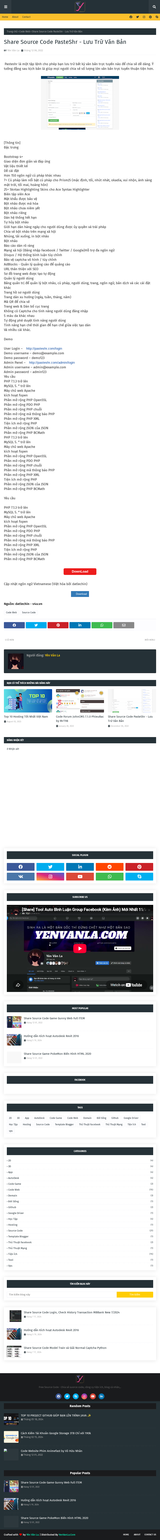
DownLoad (80, 571)
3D (18, 1118)
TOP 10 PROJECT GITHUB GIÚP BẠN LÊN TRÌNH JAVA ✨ (56, 1415)
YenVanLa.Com (67, 1534)
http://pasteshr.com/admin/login (52, 362)
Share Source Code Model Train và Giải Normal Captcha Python (65, 1348)
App (27, 1118)
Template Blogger (64, 1124)
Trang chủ (12, 31)
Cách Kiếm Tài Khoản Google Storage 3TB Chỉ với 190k (56, 1433)
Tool (143, 1124)
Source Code (29, 612)
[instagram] (144, 17)
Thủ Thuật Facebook (89, 1124)
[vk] (21, 877)
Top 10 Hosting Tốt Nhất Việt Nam (26, 716)
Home (5, 17)
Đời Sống (101, 1118)
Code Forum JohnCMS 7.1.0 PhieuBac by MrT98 (80, 719)
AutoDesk (39, 1118)
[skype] (156, 17)
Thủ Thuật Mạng (114, 1124)
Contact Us (150, 1534)
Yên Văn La (13, 50)
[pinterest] (150, 17)
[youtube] (80, 877)
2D (10, 1118)
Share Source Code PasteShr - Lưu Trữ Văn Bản (130, 719)
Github (114, 1118)
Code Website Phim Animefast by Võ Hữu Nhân (51, 1451)
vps (11, 1131)
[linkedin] (80, 867)
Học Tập (13, 1124)
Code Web (24, 31)
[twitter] (137, 17)
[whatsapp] (110, 877)
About (15, 17)
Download (81, 593)
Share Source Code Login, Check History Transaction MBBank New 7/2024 (72, 1312)
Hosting (27, 1124)
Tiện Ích (132, 1124)
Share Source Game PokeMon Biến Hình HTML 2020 (57, 1054)
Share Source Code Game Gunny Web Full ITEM (54, 1018)
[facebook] (131, 17)
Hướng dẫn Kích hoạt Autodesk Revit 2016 (51, 1036)
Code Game (56, 1118)
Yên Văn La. (32, 1534)
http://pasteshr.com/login (44, 348)
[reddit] (110, 867)
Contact (26, 17)
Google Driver (131, 1118)
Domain (87, 1118)
